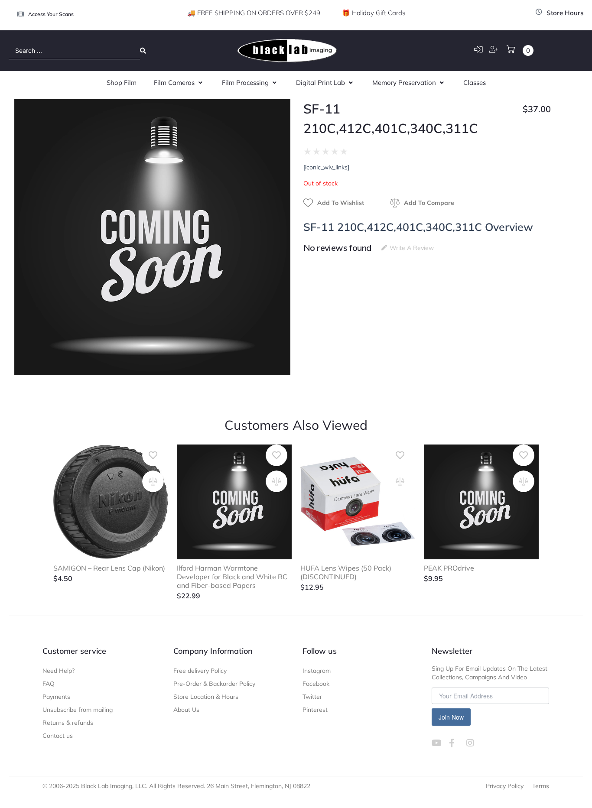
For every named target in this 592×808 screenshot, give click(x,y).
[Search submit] (143, 51)
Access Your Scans (51, 14)
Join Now (451, 717)
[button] (179, 82)
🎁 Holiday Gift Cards (373, 13)
